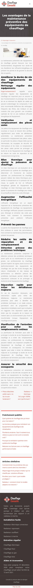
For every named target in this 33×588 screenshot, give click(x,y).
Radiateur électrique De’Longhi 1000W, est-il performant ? (24, 395)
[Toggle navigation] (30, 4)
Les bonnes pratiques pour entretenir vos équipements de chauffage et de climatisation (16, 426)
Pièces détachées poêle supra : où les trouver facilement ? (8, 395)
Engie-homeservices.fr (8, 91)
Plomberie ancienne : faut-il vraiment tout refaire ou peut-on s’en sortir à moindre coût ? (16, 434)
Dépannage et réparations (9, 40)
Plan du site (16, 587)
